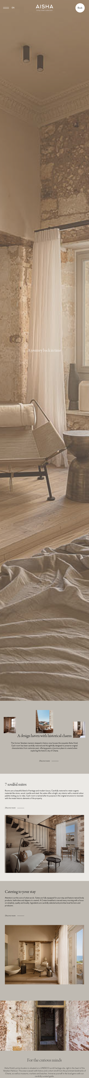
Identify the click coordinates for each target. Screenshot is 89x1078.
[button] (6, 351)
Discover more (44, 761)
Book (80, 7)
